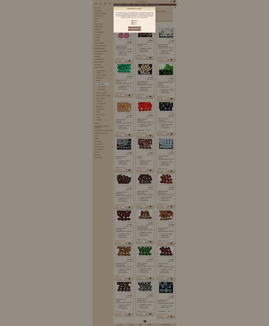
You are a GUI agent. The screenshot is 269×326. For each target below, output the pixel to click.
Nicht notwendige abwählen (134, 27)
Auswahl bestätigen (134, 29)
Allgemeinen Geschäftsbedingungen (139, 17)
